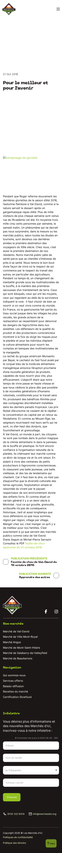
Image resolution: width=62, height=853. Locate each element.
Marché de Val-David (16, 631)
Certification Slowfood (17, 697)
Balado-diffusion (13, 686)
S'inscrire (12, 797)
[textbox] (18, 770)
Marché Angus (12, 642)
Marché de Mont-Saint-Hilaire (21, 647)
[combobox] (31, 770)
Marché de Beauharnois (17, 658)
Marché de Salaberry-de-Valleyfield (25, 653)
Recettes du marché (15, 691)
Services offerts (13, 680)
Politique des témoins (14, 842)
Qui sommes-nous (14, 675)
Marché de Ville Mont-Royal (20, 636)
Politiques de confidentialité (18, 837)
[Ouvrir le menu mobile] (58, 9)
